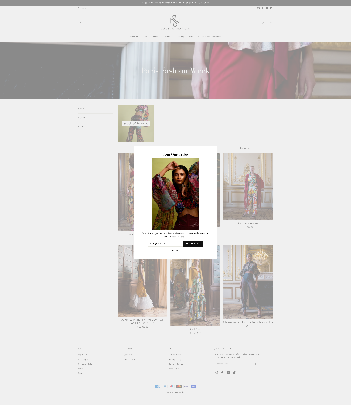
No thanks (175, 250)
